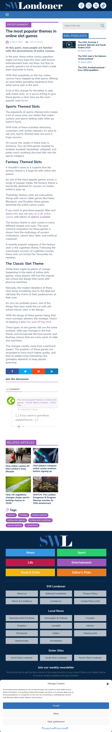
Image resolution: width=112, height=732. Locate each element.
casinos (11, 515)
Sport (82, 553)
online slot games (16, 520)
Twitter (96, 5)
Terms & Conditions (22, 601)
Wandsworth (90, 633)
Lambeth (56, 625)
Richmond (21, 633)
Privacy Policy (61, 728)
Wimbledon (56, 640)
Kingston (21, 625)
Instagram (89, 5)
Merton (90, 625)
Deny (56, 713)
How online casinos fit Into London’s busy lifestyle (17, 468)
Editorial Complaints (56, 593)
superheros (32, 525)
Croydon (90, 618)
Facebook (81, 5)
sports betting (14, 525)
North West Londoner (90, 657)
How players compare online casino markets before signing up (45, 468)
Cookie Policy (49, 728)
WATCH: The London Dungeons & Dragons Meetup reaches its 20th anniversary (44, 499)
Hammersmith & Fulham (21, 618)
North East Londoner (22, 657)
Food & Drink (30, 572)
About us (22, 593)
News (30, 553)
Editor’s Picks (81, 572)
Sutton (55, 633)
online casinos (39, 515)
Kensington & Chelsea (56, 618)
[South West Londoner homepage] (34, 5)
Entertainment (17, 24)
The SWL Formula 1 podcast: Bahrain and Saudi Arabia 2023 (92, 45)
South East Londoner (56, 657)
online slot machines (40, 520)
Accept (56, 705)
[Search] (102, 25)
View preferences (56, 721)
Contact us (56, 601)
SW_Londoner (36, 42)
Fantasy (24, 515)
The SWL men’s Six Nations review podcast (92, 57)
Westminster (21, 640)
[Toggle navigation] (7, 14)
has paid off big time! (39, 322)
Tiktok (103, 5)
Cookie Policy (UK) (90, 601)
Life (30, 562)
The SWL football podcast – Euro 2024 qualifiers (92, 69)
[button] (107, 683)
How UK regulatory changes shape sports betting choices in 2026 (17, 499)
